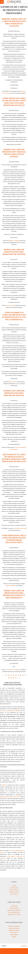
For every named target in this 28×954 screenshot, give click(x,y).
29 (11, 678)
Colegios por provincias (14, 912)
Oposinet (14, 936)
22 (13, 675)
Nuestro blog (14, 906)
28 (8, 678)
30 (13, 678)
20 (8, 675)
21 (11, 675)
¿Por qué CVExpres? (14, 890)
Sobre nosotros (14, 932)
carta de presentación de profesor (11, 710)
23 (15, 675)
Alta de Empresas (14, 934)
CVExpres (4, 785)
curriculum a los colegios (12, 669)
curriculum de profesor (20, 528)
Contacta (14, 885)
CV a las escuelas (10, 305)
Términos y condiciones (14, 926)
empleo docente (13, 381)
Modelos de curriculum (14, 930)
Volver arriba (24, 946)
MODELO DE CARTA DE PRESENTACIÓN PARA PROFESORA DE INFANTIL (14, 252)
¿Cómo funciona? (14, 887)
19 (6, 675)
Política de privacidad (14, 928)
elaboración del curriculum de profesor (10, 796)
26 (23, 675)
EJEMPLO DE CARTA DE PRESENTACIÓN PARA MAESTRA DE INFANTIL (14, 393)
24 (18, 675)
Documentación (14, 894)
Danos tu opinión (14, 908)
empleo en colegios (10, 585)
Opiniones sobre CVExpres (14, 914)
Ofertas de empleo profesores (14, 910)
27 (25, 675)
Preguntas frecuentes (14, 892)
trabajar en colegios (14, 240)
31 (15, 678)
